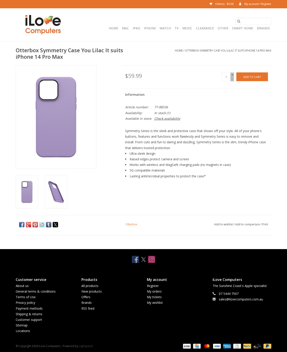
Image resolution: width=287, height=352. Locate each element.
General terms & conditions (36, 291)
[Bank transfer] (186, 346)
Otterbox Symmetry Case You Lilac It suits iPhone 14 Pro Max (228, 50)
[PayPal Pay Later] (266, 346)
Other (223, 28)
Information (135, 94)
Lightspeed (86, 346)
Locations (23, 331)
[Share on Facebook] (21, 224)
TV (176, 28)
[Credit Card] (196, 346)
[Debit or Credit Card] (257, 346)
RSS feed (87, 308)
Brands (263, 28)
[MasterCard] (206, 346)
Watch (165, 28)
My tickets (154, 297)
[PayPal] (247, 346)
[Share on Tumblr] (48, 224)
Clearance (205, 28)
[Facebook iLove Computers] (135, 259)
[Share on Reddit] (42, 224)
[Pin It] (35, 224)
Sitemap (22, 325)
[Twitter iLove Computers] (143, 259)
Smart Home (242, 28)
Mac (125, 28)
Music (187, 28)
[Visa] (216, 346)
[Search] (238, 21)
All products (89, 286)
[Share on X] (55, 224)
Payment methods (29, 308)
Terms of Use (26, 297)
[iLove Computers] (43, 25)
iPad (136, 28)
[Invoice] (236, 346)
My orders (154, 291)
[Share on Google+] (28, 224)
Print (265, 224)
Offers (85, 297)
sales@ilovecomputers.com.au (241, 299)
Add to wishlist (223, 224)
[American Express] (227, 346)
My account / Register (257, 4)
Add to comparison (248, 224)
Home (113, 28)
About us (22, 286)
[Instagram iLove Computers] (151, 259)
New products (91, 291)
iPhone (150, 28)
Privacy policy (25, 302)
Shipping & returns (29, 314)
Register (153, 286)
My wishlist (155, 302)
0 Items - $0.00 (224, 4)
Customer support (29, 319)
